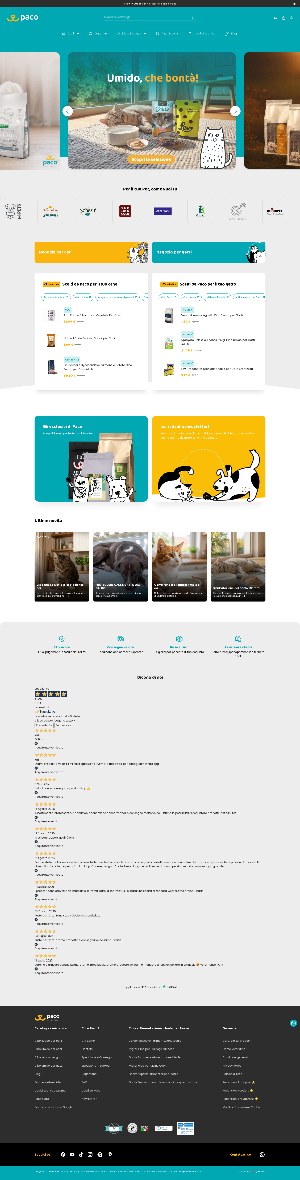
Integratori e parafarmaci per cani (116, 297)
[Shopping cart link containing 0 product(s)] (284, 18)
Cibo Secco (167, 297)
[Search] (194, 17)
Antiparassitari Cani (54, 297)
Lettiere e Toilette (215, 297)
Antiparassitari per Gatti (248, 297)
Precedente (44, 725)
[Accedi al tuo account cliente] (275, 18)
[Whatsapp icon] (293, 1023)
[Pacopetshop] (63, 1154)
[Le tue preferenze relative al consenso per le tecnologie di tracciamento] (294, 1174)
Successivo (63, 725)
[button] (67, 111)
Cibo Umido (81, 297)
